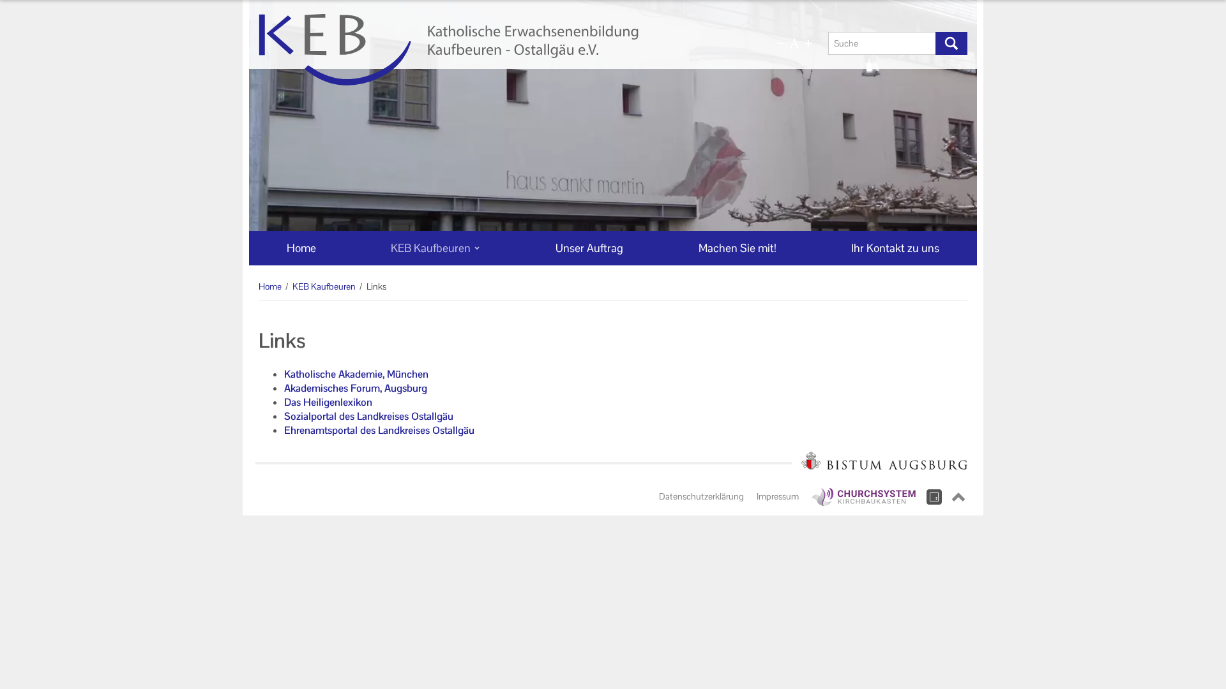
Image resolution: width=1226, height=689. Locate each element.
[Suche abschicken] (951, 43)
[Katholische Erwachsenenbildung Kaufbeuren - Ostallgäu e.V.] (496, 49)
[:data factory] (934, 496)
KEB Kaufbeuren (324, 286)
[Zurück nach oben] (958, 496)
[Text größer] (808, 43)
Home (270, 286)
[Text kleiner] (780, 43)
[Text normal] (794, 43)
